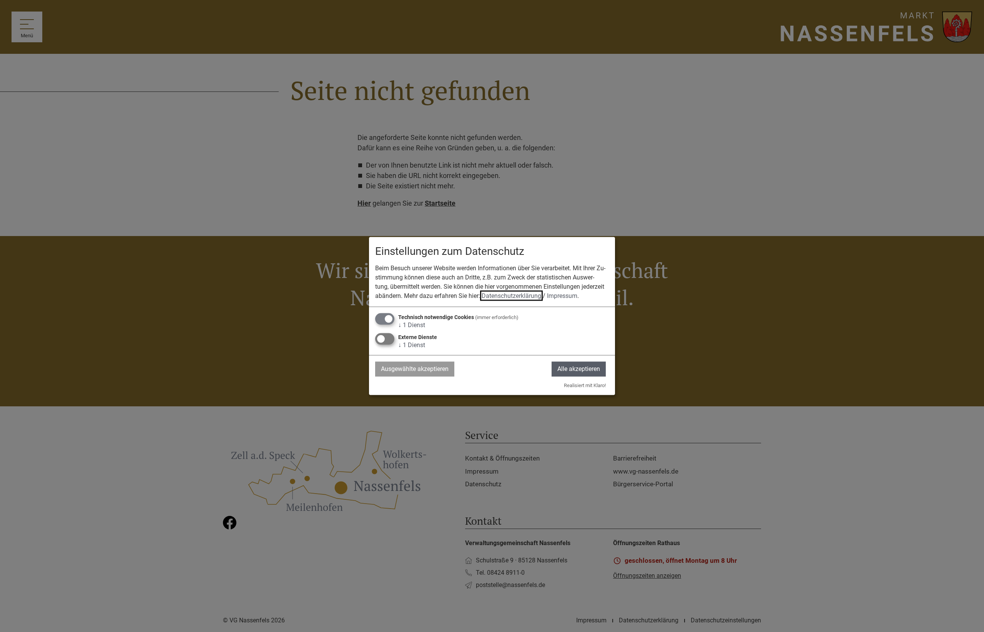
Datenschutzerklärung (511, 295)
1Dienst (411, 325)
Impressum (562, 295)
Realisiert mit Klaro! (585, 385)
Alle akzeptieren (578, 369)
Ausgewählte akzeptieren (415, 369)
